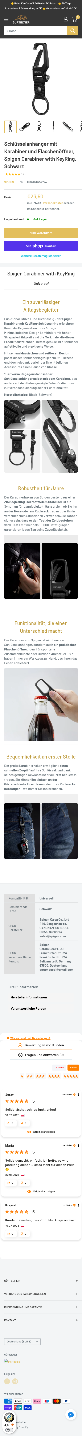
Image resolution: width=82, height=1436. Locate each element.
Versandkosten (53, 203)
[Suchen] (72, 30)
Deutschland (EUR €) (19, 1341)
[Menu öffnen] (6, 19)
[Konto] (66, 19)
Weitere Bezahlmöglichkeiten (41, 256)
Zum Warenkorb (41, 233)
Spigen (9, 182)
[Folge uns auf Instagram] (15, 1381)
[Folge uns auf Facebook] (7, 1381)
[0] (74, 19)
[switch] (9, 1430)
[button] (8, 1038)
